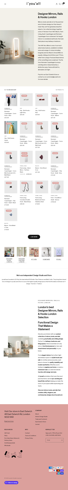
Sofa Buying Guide (9, 443)
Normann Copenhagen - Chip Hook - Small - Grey (56, 171)
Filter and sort (11, 89)
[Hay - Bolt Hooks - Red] (41, 99)
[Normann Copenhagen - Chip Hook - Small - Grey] (57, 157)
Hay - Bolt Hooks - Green (9, 139)
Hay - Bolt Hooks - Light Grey (25, 111)
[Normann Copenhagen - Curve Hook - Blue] (10, 99)
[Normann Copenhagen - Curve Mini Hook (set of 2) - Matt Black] (10, 157)
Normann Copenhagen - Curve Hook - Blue (10, 113)
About (37, 414)
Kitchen (34, 259)
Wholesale (7, 445)
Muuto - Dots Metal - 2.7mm (10, 226)
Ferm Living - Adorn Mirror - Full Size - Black (25, 170)
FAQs (5, 435)
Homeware (46, 259)
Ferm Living (23, 165)
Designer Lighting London (22, 260)
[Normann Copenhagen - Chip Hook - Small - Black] (10, 187)
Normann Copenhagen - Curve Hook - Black (57, 141)
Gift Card (7, 433)
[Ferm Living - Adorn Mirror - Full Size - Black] (26, 157)
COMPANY (38, 410)
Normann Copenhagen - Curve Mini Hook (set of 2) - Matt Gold (41, 142)
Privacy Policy (29, 438)
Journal (37, 424)
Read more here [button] (9, 421)
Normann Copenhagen (8, 109)
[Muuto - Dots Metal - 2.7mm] (10, 214)
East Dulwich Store (40, 421)
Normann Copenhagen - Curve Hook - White (26, 141)
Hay (21, 108)
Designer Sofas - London (9, 260)
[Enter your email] (62, 440)
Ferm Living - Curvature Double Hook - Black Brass (25, 199)
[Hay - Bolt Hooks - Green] (10, 127)
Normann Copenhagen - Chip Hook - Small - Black (10, 200)
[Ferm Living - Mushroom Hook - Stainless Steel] (41, 187)
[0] (62, 4)
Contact (27, 433)
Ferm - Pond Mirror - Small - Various (56, 198)
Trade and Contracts (41, 419)
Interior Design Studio (41, 416)
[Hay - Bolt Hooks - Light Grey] (26, 99)
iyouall (58, 259)
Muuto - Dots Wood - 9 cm (41, 169)
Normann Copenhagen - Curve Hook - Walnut (57, 113)
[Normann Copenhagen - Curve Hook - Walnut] (57, 99)
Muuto (37, 165)
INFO (26, 429)
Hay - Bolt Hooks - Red (40, 111)
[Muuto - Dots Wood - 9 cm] (41, 157)
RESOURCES (8, 429)
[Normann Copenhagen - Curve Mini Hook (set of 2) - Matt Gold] (41, 127)
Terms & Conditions (30, 435)
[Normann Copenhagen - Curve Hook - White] (26, 127)
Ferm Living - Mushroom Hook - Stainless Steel (40, 199)
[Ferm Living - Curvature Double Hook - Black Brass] (26, 187)
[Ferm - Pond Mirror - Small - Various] (57, 187)
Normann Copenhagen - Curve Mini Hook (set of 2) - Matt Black (10, 172)
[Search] (59, 4)
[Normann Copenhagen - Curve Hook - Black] (57, 127)
